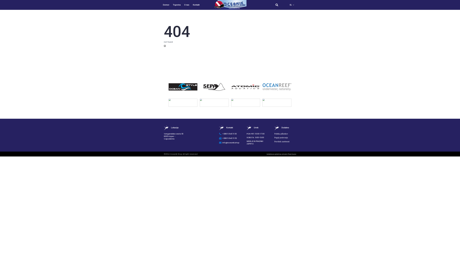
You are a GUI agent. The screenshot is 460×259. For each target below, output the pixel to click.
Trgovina (177, 5)
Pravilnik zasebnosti (281, 142)
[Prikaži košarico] (284, 5)
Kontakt (196, 5)
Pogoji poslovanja (281, 138)
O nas (186, 5)
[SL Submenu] (294, 5)
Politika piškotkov (281, 134)
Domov (166, 5)
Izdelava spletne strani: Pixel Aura (281, 154)
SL (291, 5)
